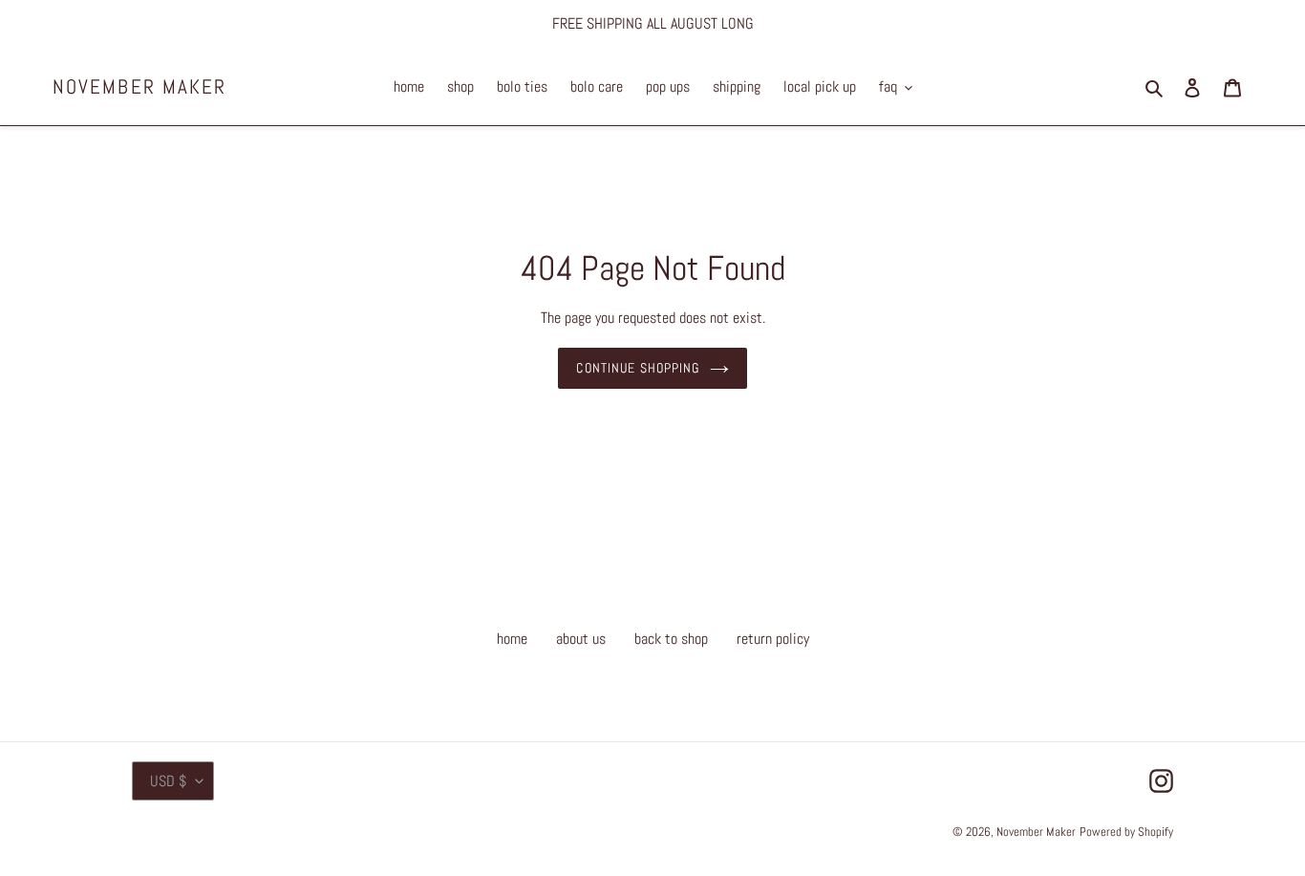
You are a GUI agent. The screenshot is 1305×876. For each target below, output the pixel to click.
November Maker (139, 86)
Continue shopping (637, 367)
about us (581, 639)
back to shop (671, 639)
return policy (773, 639)
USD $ (168, 781)
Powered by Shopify (1126, 831)
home (512, 639)
